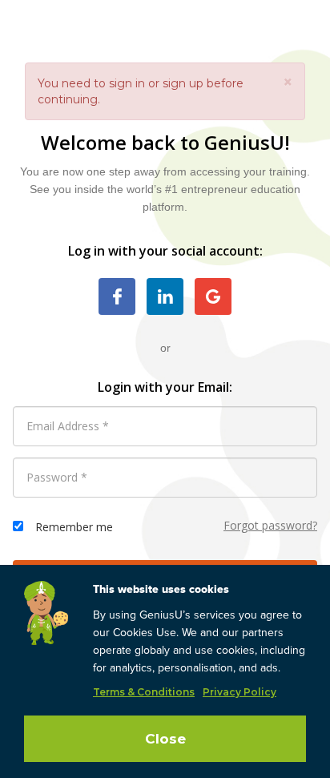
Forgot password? (270, 525)
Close (165, 739)
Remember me (74, 526)
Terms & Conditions (144, 692)
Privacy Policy (239, 692)
